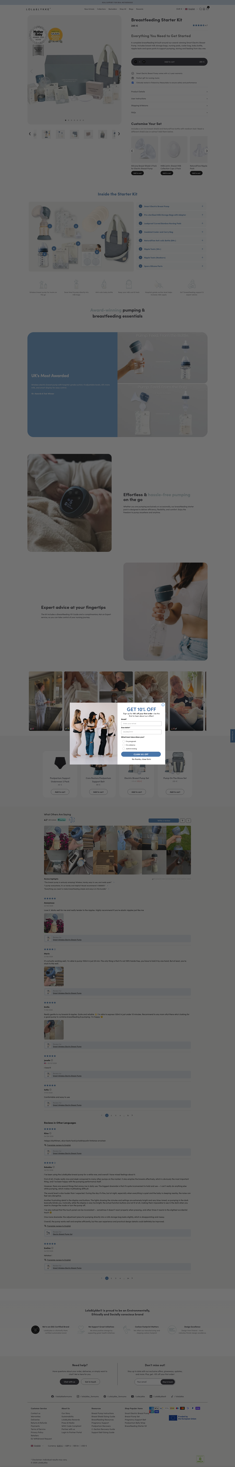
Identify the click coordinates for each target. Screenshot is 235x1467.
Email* (124, 719)
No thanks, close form (141, 759)
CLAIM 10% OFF (141, 754)
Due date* (125, 727)
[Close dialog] (163, 705)
